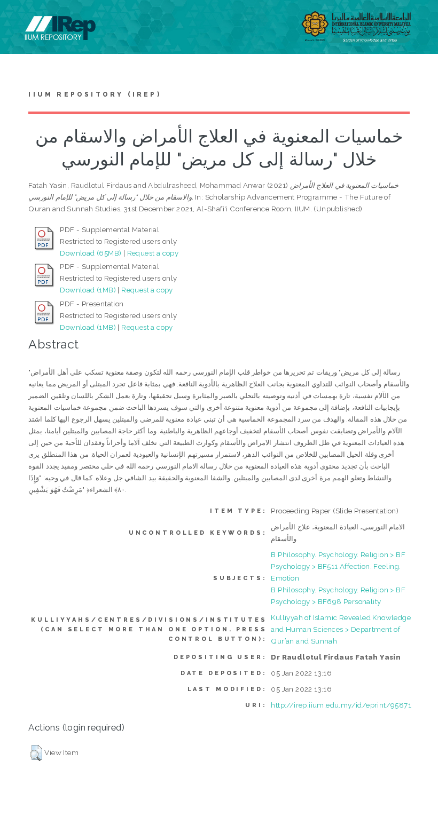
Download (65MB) (90, 253)
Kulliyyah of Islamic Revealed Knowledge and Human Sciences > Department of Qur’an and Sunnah (341, 629)
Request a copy (153, 253)
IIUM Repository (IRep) (94, 94)
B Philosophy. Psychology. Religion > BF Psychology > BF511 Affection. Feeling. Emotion (338, 566)
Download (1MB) (88, 289)
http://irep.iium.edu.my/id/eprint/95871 (341, 705)
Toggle (19, 20)
